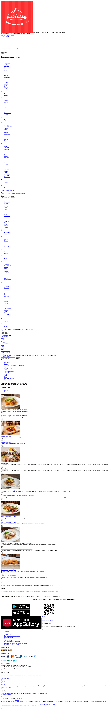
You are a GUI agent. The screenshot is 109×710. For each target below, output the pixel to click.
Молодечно (7, 134)
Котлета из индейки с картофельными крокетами (14, 409)
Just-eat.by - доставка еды (7, 35)
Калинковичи (7, 113)
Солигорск (7, 177)
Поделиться (4, 684)
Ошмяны (6, 149)
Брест (5, 70)
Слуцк (5, 172)
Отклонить (46, 704)
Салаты (6, 369)
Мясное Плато (4, 463)
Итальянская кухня (9, 378)
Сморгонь (6, 175)
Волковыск (7, 77)
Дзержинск (7, 93)
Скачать (6, 678)
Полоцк (6, 156)
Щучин (6, 187)
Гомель (6, 84)
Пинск (5, 154)
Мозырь (6, 132)
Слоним (6, 171)
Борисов (6, 67)
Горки (5, 85)
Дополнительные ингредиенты (15, 365)
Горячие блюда (8, 368)
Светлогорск (7, 169)
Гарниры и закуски (9, 371)
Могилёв (6, 131)
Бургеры (6, 367)
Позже (2, 678)
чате (9, 48)
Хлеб (5, 375)
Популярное (7, 362)
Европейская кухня (9, 379)
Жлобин (6, 100)
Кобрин (6, 114)
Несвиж (6, 139)
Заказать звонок (5, 36)
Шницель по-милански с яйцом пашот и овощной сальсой (16, 543)
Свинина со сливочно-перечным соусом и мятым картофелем (17, 489)
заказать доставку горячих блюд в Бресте (33, 355)
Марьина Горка (8, 126)
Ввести (17, 700)
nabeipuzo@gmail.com (47, 620)
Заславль (6, 107)
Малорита (6, 125)
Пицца (6, 364)
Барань (6, 64)
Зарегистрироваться (12, 193)
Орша (5, 146)
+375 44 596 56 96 (46, 623)
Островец (6, 147)
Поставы (6, 157)
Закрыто (11, 190)
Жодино (6, 102)
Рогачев (6, 164)
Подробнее (52, 704)
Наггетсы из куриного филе (8, 570)
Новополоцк (7, 140)
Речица (6, 163)
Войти (2, 193)
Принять (41, 704)
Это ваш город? (5, 190)
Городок (6, 87)
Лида (5, 120)
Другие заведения (5, 356)
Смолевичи (7, 174)
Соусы (5, 377)
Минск (6, 128)
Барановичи (7, 63)
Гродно (6, 88)
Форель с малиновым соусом (8, 516)
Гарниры (6, 372)
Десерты (6, 374)
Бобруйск (6, 66)
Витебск (6, 75)
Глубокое (6, 82)
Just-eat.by (44, 616)
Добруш (6, 95)
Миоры (6, 129)
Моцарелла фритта (6, 436)
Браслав (6, 68)
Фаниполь (6, 182)
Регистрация (21, 193)
